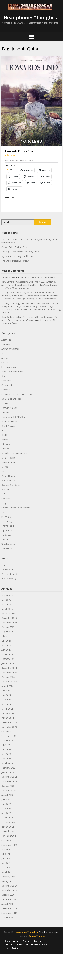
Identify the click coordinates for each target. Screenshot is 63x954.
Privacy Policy (11, 948)
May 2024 (6, 699)
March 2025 (7, 654)
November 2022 (9, 781)
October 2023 (8, 731)
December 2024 (9, 668)
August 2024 (7, 686)
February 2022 (8, 822)
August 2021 (7, 849)
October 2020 (8, 894)
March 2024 (7, 708)
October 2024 (8, 677)
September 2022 (9, 790)
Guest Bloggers (8, 426)
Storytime (6, 516)
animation (6, 344)
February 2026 (8, 613)
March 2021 (7, 872)
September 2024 (9, 681)
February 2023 (8, 767)
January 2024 (7, 717)
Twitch (4, 539)
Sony (3, 503)
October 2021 (8, 840)
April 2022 (6, 813)
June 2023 (6, 749)
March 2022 (7, 817)
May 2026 (6, 599)
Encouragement (9, 407)
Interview (5, 444)
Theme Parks (7, 525)
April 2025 (6, 649)
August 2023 (7, 740)
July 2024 (5, 690)
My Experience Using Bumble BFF (17, 256)
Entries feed (7, 569)
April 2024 (6, 704)
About (16, 941)
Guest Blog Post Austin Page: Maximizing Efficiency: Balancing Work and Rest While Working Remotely (31, 309)
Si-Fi (3, 494)
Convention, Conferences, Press (16, 394)
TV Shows (6, 534)
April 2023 (6, 758)
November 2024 (9, 672)
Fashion (5, 412)
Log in (4, 565)
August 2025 (7, 631)
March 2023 (7, 763)
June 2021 (6, 858)
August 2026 (7, 595)
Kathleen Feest (8, 277)
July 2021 (5, 854)
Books (4, 376)
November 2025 (9, 622)
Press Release (8, 480)
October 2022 (8, 786)
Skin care (5, 498)
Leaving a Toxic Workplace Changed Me (20, 251)
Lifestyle (5, 448)
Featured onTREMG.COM (13, 417)
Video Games (7, 548)
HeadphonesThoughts (30, 17)
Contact (27, 941)
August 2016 (7, 917)
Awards (4, 358)
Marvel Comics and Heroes (14, 453)
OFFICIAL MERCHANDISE (16, 945)
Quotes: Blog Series (10, 485)
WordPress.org (8, 578)
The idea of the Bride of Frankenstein (37, 277)
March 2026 (7, 609)
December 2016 (9, 908)
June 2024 (6, 695)
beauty (4, 362)
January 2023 (7, 772)
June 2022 (6, 804)
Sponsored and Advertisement (15, 507)
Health (4, 435)
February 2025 (8, 658)
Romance (6, 489)
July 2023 (5, 745)
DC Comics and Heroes (12, 398)
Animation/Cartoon (10, 348)
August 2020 (7, 903)
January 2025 (7, 663)
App (3, 353)
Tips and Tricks (8, 530)
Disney (4, 403)
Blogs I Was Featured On (13, 371)
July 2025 (5, 636)
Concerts (5, 389)
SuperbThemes (37, 935)
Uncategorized (8, 544)
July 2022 (5, 799)
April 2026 (6, 604)
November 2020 (9, 890)
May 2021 (6, 863)
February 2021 (8, 876)
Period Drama (8, 476)
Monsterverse (8, 462)
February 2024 (8, 713)
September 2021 (9, 844)
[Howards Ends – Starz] (31, 100)
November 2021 (9, 835)
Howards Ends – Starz (20, 151)
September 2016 (9, 913)
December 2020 (9, 885)
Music (4, 471)
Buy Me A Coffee (39, 945)
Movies (4, 466)
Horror (4, 439)
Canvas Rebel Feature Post (14, 247)
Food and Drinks (9, 421)
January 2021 (7, 881)
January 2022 (7, 826)
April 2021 (6, 867)
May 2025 (6, 645)
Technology (7, 521)
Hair (3, 430)
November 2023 (9, 727)
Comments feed (9, 574)
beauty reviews (8, 367)
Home (7, 941)
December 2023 (9, 722)
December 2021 (9, 831)
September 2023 (9, 736)
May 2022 (6, 808)
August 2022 (7, 795)
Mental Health (8, 457)
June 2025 (6, 640)
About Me (6, 339)
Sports (4, 512)
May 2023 (6, 754)
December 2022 (9, 776)
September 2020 (9, 899)
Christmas (6, 380)
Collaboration (7, 385)
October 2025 (8, 627)
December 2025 (9, 618)
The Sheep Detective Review (15, 260)
